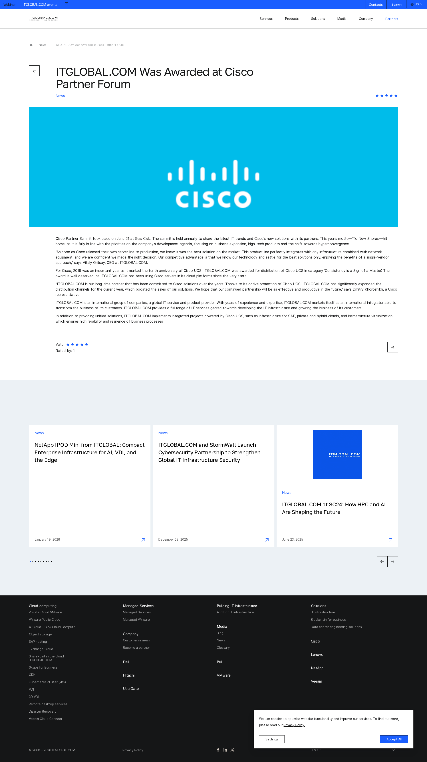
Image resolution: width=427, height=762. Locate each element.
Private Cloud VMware (45, 612)
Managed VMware (136, 619)
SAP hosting (38, 641)
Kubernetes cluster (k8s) (47, 682)
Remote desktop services (48, 704)
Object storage (40, 634)
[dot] (30, 561)
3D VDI (34, 697)
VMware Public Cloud (44, 619)
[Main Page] (31, 45)
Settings (272, 739)
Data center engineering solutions (336, 627)
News (42, 44)
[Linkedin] (225, 750)
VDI (31, 689)
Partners (391, 19)
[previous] (34, 70)
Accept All (394, 739)
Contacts (376, 4)
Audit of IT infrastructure (235, 612)
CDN (32, 675)
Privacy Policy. (294, 725)
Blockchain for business (328, 619)
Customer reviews (136, 640)
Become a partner (136, 647)
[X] (232, 750)
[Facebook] (218, 750)
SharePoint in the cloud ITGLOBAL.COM (46, 658)
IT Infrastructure (323, 612)
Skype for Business (43, 667)
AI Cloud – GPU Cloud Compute (52, 627)
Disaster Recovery (42, 711)
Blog (220, 633)
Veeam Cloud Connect (45, 719)
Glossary (223, 647)
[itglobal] (43, 18)
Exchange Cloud (41, 649)
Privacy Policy (133, 750)
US (417, 4)
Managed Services (137, 612)
